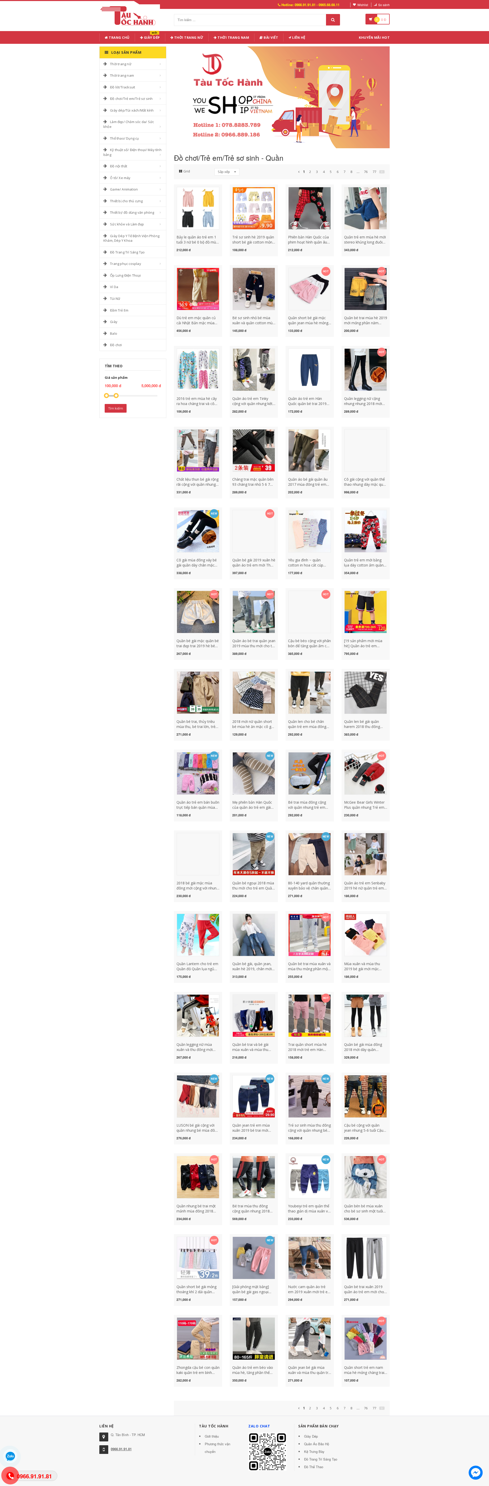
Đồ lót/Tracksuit (122, 87)
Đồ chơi (116, 345)
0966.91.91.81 (121, 1449)
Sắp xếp (224, 171)
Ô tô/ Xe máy (120, 177)
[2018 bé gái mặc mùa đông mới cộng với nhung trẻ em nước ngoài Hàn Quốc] (198, 853)
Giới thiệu (212, 1436)
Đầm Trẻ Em (119, 310)
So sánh (384, 5)
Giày (113, 321)
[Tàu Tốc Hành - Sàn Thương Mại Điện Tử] (129, 14)
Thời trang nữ (120, 64)
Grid (186, 171)
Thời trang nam (122, 75)
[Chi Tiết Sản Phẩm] (189, 190)
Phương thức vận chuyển (217, 1447)
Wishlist (362, 5)
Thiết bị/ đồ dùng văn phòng (132, 212)
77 (374, 171)
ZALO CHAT (259, 1426)
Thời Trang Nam (233, 37)
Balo (113, 333)
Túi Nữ (115, 298)
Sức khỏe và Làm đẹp (127, 224)
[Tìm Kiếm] (333, 19)
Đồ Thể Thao (313, 1466)
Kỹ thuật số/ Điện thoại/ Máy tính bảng (132, 152)
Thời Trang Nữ (188, 37)
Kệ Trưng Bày (314, 1451)
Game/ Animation (124, 189)
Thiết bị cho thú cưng (126, 201)
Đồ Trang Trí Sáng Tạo (127, 252)
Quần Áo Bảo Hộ (316, 1443)
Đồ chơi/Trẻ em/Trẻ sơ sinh (131, 98)
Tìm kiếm (115, 408)
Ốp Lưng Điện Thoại (125, 275)
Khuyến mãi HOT (374, 37)
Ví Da (114, 287)
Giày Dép (151, 36)
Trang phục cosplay (125, 263)
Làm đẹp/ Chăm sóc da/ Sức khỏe (128, 124)
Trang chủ (119, 37)
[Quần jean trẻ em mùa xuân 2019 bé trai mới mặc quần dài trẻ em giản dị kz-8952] (254, 1095)
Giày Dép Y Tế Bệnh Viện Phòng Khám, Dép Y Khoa (131, 238)
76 (366, 171)
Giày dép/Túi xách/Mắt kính (132, 110)
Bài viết (270, 37)
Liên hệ (298, 37)
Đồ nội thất (118, 166)
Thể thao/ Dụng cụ (124, 138)
